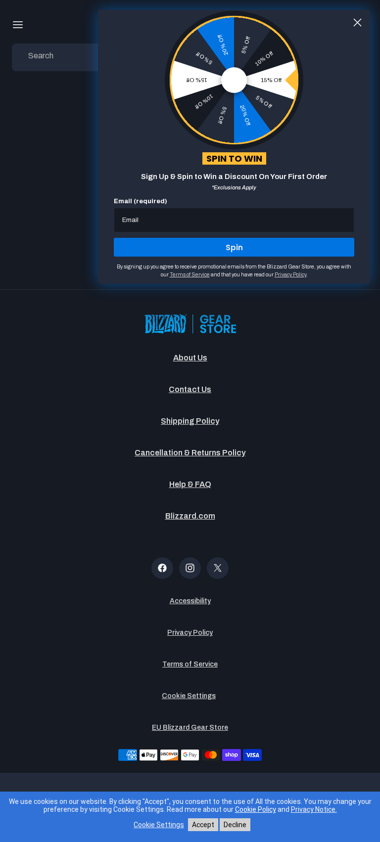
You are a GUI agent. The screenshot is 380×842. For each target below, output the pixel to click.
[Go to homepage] (190, 324)
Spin (234, 247)
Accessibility (190, 601)
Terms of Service (190, 664)
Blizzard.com (190, 516)
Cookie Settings (189, 696)
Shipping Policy (190, 421)
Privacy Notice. (314, 809)
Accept (203, 825)
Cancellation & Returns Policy (190, 452)
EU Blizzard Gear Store (190, 727)
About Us (190, 358)
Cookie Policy (255, 809)
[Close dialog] (357, 22)
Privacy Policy (190, 632)
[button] (18, 25)
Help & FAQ (190, 484)
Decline (235, 825)
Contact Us (190, 389)
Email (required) (140, 201)
